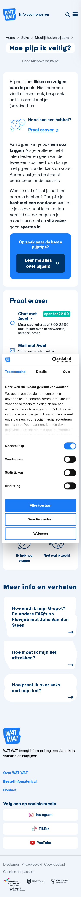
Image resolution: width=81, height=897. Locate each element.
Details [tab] (41, 371)
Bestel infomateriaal (20, 781)
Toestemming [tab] (15, 371)
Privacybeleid (31, 864)
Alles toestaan (40, 505)
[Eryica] (12, 881)
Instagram (44, 815)
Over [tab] (66, 371)
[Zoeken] (67, 14)
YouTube (44, 843)
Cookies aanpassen (18, 872)
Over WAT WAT (15, 773)
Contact (9, 790)
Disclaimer (11, 864)
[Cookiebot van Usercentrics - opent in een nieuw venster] (57, 360)
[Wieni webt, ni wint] (17, 888)
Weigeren (40, 533)
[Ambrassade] (35, 881)
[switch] (70, 459)
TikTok (44, 829)
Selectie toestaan (40, 519)
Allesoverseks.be (44, 61)
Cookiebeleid (54, 864)
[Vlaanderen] (59, 881)
